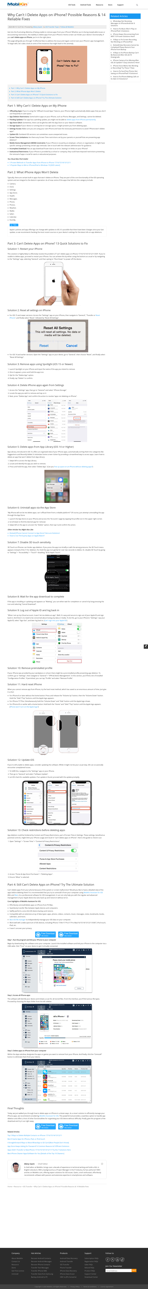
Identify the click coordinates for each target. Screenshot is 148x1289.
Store (110, 5)
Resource (99, 5)
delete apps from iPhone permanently (81, 120)
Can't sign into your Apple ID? (56, 620)
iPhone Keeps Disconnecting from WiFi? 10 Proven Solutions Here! (125, 35)
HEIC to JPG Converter (68, 1277)
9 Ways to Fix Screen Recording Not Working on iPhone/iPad (124, 41)
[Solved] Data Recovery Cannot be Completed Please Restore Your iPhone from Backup (125, 47)
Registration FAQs (91, 1261)
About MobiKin (17, 1258)
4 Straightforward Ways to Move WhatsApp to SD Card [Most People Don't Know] (38, 1143)
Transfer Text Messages (40, 1268)
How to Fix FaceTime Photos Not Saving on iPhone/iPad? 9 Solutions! (124, 72)
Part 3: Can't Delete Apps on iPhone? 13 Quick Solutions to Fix (34, 94)
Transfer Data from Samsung (42, 1274)
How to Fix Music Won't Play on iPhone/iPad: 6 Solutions (124, 30)
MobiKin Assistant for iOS (93, 892)
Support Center (90, 1274)
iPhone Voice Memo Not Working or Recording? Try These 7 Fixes (124, 67)
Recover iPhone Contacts (40, 1264)
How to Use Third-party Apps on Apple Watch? (27, 536)
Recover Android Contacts (41, 1258)
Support (120, 5)
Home (10, 1186)
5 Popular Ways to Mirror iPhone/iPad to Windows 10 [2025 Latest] (35, 165)
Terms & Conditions (90, 1287)
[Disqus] (57, 1218)
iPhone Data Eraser (67, 1274)
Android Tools (85, 5)
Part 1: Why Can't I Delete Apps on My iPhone (28, 88)
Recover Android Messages (41, 1261)
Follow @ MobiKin (67, 27)
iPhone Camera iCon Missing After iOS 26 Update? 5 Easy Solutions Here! (125, 61)
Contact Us (16, 1261)
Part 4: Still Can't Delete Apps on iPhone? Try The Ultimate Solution (36, 98)
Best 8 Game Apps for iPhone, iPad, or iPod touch (26, 1139)
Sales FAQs (89, 1264)
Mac (16, 895)
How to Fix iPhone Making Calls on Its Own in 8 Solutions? (125, 77)
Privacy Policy (74, 1287)
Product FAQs (90, 1271)
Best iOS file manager (18, 920)
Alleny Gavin (37, 27)
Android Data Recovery (69, 1258)
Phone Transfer (66, 1268)
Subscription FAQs (91, 1258)
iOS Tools (71, 5)
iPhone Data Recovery (68, 1271)
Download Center (91, 1277)
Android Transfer (66, 1261)
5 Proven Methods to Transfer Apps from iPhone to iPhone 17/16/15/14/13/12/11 (40, 162)
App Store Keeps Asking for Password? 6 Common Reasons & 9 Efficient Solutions (38, 1146)
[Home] (18, 4)
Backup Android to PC (39, 1277)
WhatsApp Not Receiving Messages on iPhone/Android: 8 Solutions (123, 23)
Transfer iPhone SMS (39, 1271)
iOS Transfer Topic (52, 27)
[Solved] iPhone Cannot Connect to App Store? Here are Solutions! (35, 533)
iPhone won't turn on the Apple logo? (24, 707)
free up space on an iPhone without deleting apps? (73, 467)
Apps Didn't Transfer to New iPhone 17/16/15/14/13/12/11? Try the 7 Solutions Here (39, 1150)
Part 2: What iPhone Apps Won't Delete (26, 91)
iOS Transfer (27, 1186)
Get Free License (18, 1271)
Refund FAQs (89, 1268)
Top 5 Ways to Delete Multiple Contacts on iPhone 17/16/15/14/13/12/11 (35, 1135)
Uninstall (15, 1274)
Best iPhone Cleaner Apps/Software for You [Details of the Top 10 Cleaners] (36, 1153)
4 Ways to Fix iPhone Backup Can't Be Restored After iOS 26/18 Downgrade (125, 55)
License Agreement (106, 1287)
